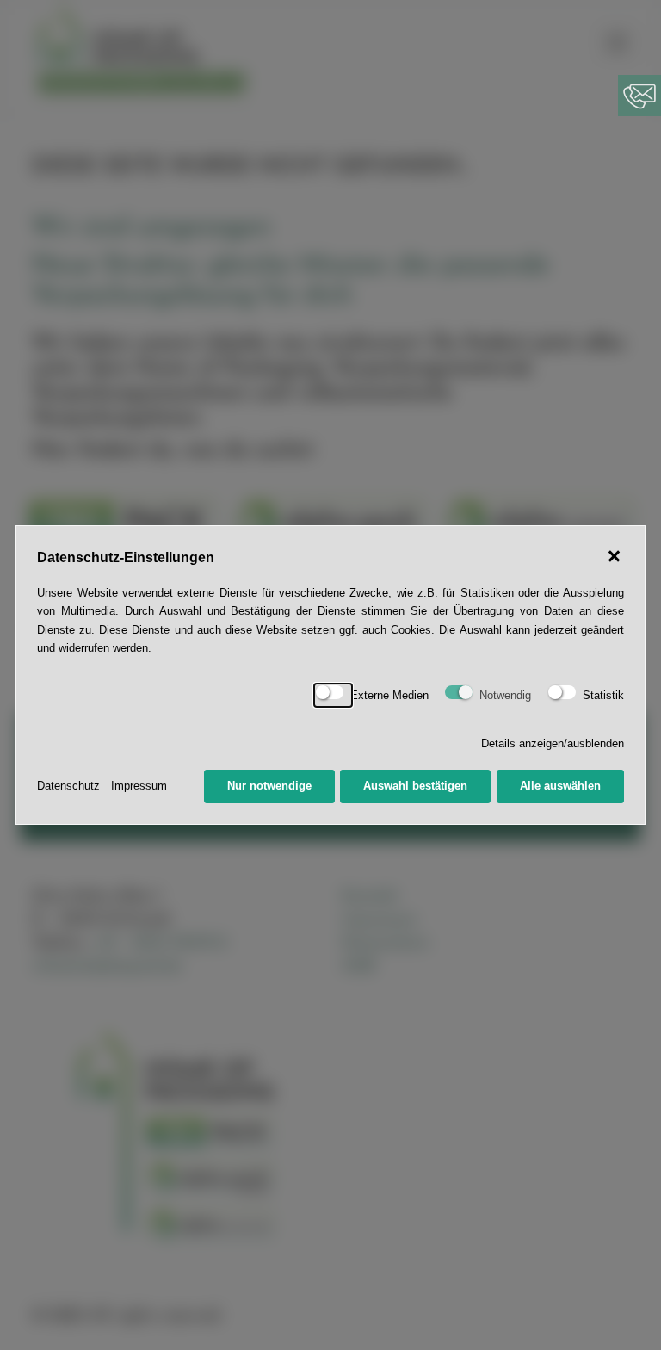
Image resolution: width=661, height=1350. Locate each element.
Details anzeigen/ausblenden (552, 743)
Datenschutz (68, 785)
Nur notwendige (269, 785)
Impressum (139, 785)
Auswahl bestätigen (415, 785)
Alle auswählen (560, 785)
